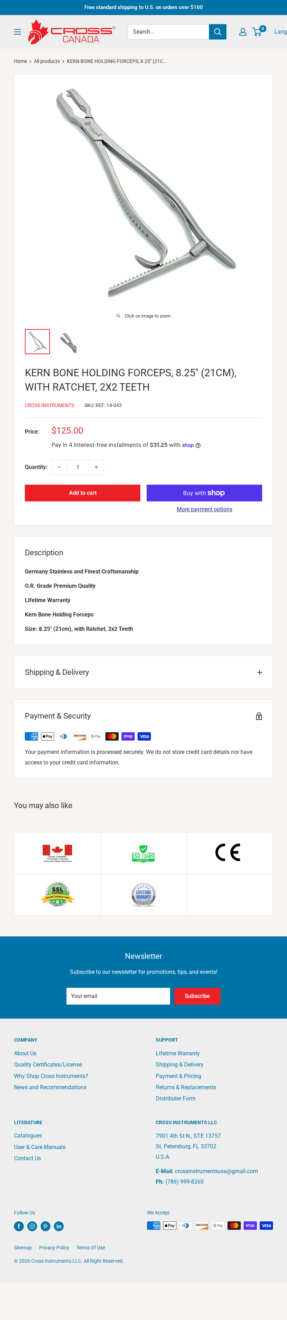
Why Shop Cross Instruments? (51, 1076)
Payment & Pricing (178, 1076)
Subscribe (197, 996)
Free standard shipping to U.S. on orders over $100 (143, 7)
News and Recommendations (50, 1087)
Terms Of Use (90, 1247)
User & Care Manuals (39, 1147)
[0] (257, 32)
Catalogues (28, 1135)
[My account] (242, 32)
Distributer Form (176, 1098)
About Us (25, 1053)
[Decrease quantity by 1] (59, 467)
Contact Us (27, 1158)
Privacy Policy (54, 1247)
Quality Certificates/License (48, 1064)
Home (20, 61)
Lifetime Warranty (178, 1053)
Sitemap (23, 1247)
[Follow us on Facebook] (19, 1226)
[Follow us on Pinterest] (45, 1226)
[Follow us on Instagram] (32, 1226)
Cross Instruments (49, 405)
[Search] (217, 32)
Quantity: (36, 467)
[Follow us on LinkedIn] (59, 1226)
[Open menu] (17, 32)
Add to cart (83, 493)
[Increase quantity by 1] (96, 467)
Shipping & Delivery (180, 1064)
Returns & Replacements (186, 1087)
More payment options (204, 509)
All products (47, 61)
